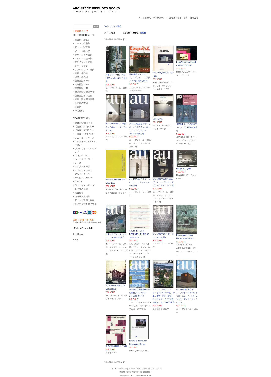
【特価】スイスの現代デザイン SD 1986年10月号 (186, 127)
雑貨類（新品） (82, 40)
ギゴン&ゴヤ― (82, 155)
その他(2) (79, 110)
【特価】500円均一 (84, 130)
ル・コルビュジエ (83, 159)
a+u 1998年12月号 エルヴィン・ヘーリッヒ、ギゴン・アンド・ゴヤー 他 (163, 182)
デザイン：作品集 (83, 54)
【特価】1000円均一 (85, 134)
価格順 (143, 33)
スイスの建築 (81, 189)
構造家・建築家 (82, 196)
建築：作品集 (81, 73)
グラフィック (81, 66)
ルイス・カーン (82, 166)
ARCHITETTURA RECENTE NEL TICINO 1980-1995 (139, 234)
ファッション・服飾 (84, 69)
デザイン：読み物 (83, 58)
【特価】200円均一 (84, 126)
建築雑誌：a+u (82, 80)
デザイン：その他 (83, 62)
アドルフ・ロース (83, 170)
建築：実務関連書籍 (84, 99)
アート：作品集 (82, 43)
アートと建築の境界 (84, 200)
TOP (106, 26)
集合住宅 (79, 192)
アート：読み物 (82, 51)
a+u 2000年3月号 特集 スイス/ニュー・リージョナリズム (116, 127)
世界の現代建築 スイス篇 (116, 346)
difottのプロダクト (84, 123)
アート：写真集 (82, 47)
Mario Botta (157, 119)
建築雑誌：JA (81, 88)
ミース (78, 163)
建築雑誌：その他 (83, 95)
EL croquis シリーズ (84, 185)
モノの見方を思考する (86, 204)
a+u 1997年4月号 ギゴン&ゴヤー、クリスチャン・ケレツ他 (140, 182)
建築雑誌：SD (82, 84)
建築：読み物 (81, 77)
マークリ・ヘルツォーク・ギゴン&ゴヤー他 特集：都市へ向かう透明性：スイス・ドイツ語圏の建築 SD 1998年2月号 (164, 296)
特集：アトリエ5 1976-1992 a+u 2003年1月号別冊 (116, 78)
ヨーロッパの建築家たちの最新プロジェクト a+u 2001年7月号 (139, 292)
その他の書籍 (81, 103)
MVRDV (78, 181)
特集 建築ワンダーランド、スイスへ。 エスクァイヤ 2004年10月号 (139, 77)
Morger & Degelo (183, 169)
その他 (78, 107)
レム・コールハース (84, 138)
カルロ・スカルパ (83, 178)
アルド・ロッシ (82, 174)
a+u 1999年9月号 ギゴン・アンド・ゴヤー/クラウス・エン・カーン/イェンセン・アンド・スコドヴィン (186, 296)
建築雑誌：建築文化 (84, 92)
